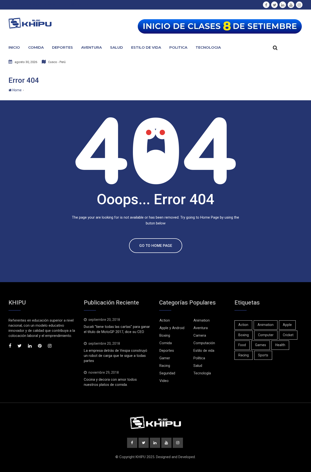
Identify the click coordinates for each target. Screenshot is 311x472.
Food (242, 345)
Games (260, 345)
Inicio (14, 47)
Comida (36, 47)
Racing (164, 365)
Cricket (288, 335)
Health (280, 345)
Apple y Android (171, 328)
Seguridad (167, 373)
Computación (204, 343)
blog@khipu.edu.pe (79, 4)
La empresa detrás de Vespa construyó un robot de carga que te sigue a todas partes (115, 355)
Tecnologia (208, 47)
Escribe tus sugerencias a (34, 4)
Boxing (164, 335)
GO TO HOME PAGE (155, 245)
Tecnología (202, 373)
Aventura (91, 47)
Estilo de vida (203, 350)
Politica (178, 47)
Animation (201, 320)
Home (17, 90)
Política (199, 358)
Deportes (62, 47)
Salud (116, 47)
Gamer (164, 358)
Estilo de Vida (146, 47)
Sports (263, 355)
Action (164, 320)
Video (164, 381)
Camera (199, 335)
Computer (266, 335)
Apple (287, 325)
